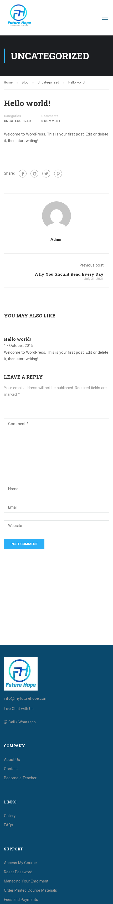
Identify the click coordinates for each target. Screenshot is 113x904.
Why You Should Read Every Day (69, 274)
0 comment (51, 121)
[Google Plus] (34, 173)
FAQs (8, 825)
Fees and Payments (21, 899)
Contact (11, 768)
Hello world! (17, 339)
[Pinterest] (58, 173)
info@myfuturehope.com (26, 698)
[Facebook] (23, 173)
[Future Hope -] (19, 19)
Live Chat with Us (19, 708)
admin (56, 239)
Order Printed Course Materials (30, 890)
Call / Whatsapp (22, 722)
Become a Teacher (20, 778)
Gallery (10, 815)
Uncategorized (17, 121)
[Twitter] (46, 173)
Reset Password (18, 872)
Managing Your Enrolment (26, 881)
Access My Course (20, 862)
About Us (12, 759)
